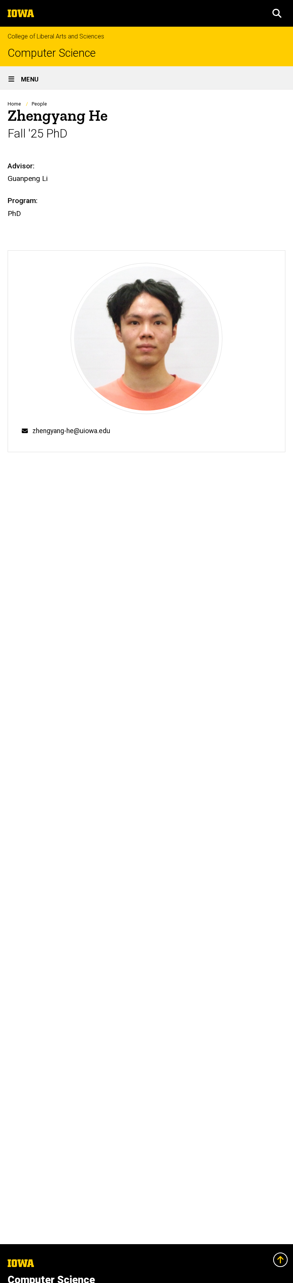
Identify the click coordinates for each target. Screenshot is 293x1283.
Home (14, 104)
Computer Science (52, 53)
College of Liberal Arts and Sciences (56, 36)
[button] (277, 13)
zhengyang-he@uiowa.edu (71, 431)
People (39, 104)
